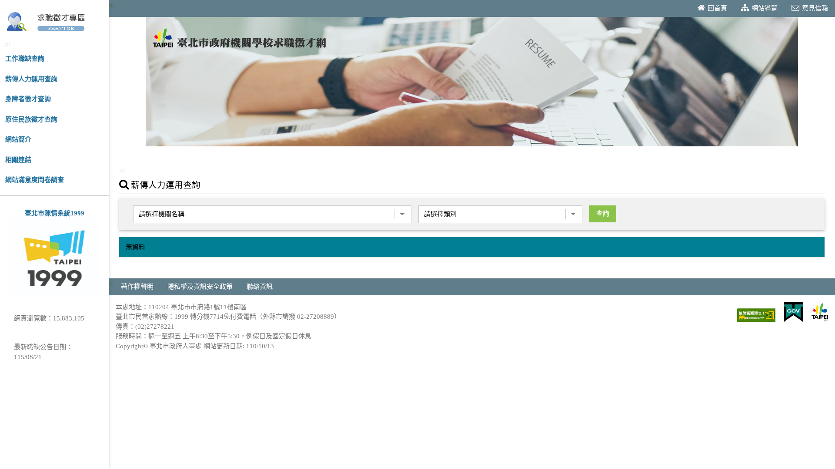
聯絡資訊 (260, 286)
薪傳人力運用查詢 (31, 79)
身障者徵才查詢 (28, 99)
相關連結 (18, 159)
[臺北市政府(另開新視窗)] (820, 312)
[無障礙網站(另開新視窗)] (756, 315)
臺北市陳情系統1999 (54, 213)
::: (7, 43)
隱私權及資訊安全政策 (200, 286)
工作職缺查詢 (24, 58)
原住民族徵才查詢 (31, 119)
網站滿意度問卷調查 (34, 179)
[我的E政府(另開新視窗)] (793, 312)
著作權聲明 (137, 286)
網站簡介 (18, 139)
